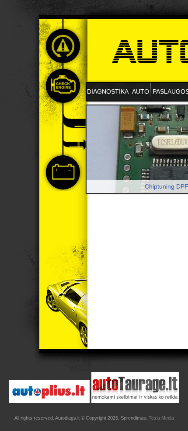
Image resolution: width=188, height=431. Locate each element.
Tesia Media (161, 417)
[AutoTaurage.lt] (135, 401)
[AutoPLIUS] (49, 401)
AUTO (140, 91)
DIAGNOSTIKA (108, 91)
